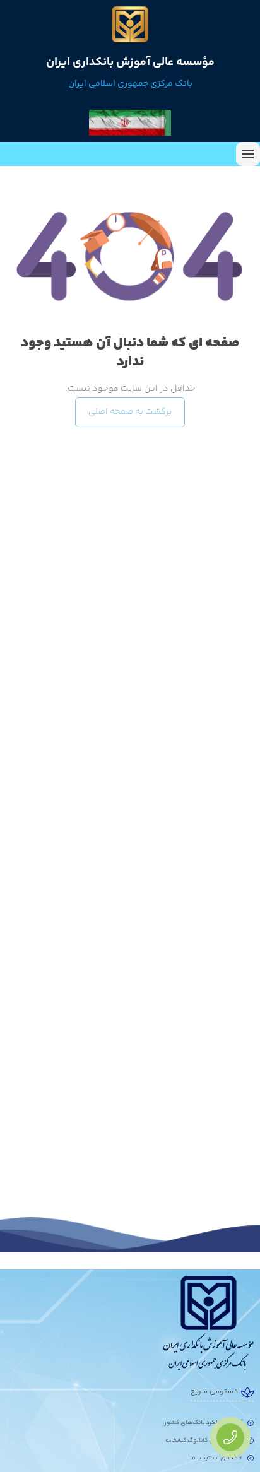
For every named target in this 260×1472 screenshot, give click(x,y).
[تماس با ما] (230, 1437)
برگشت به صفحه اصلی (130, 412)
